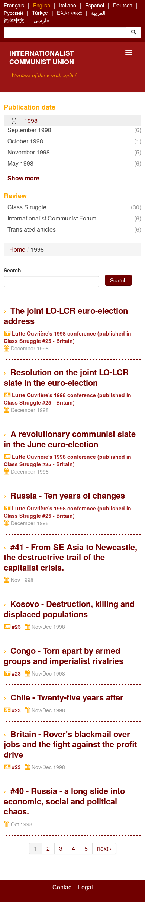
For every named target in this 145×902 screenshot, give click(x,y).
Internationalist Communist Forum (53, 218)
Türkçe (40, 12)
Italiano (67, 5)
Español (94, 5)
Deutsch (122, 5)
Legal (85, 887)
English (41, 5)
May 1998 (22, 163)
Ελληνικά (69, 12)
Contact (62, 887)
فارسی (41, 20)
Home (17, 249)
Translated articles (33, 229)
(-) (15, 120)
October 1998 (27, 141)
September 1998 (31, 129)
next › (104, 848)
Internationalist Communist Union (41, 57)
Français (14, 5)
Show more (23, 178)
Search (12, 270)
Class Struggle (28, 207)
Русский (13, 12)
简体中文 (14, 20)
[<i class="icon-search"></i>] (133, 32)
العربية (98, 12)
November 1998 (30, 152)
